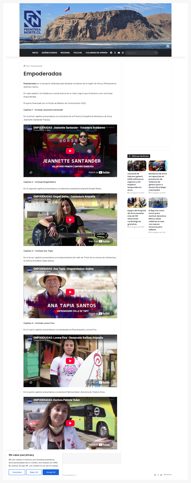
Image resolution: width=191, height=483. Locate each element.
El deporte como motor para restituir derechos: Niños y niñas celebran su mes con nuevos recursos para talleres (157, 220)
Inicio (35, 53)
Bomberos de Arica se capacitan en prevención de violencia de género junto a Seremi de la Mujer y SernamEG (158, 181)
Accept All (50, 472)
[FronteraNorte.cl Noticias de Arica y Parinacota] (95, 26)
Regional (65, 53)
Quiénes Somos (49, 53)
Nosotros (168, 474)
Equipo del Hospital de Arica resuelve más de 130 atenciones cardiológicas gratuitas (136, 217)
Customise (17, 472)
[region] (33, 464)
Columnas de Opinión (96, 53)
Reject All (34, 472)
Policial (78, 53)
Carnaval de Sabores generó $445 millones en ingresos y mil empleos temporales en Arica (135, 181)
